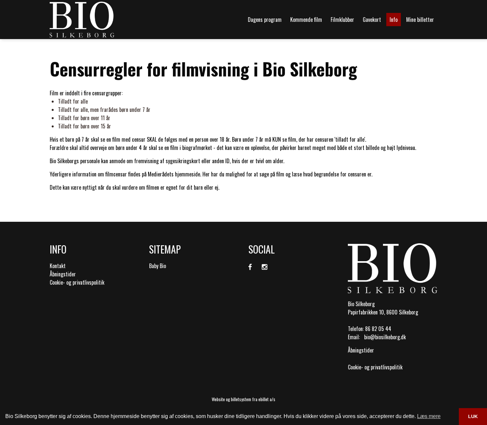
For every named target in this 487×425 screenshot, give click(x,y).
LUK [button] (473, 416)
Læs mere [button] (429, 416)
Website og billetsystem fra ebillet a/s (243, 399)
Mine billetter (420, 20)
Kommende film (306, 20)
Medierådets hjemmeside (174, 174)
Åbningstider (63, 274)
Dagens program (265, 20)
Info (394, 20)
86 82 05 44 (378, 329)
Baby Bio (157, 266)
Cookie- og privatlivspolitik (77, 282)
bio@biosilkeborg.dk (385, 337)
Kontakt (58, 266)
